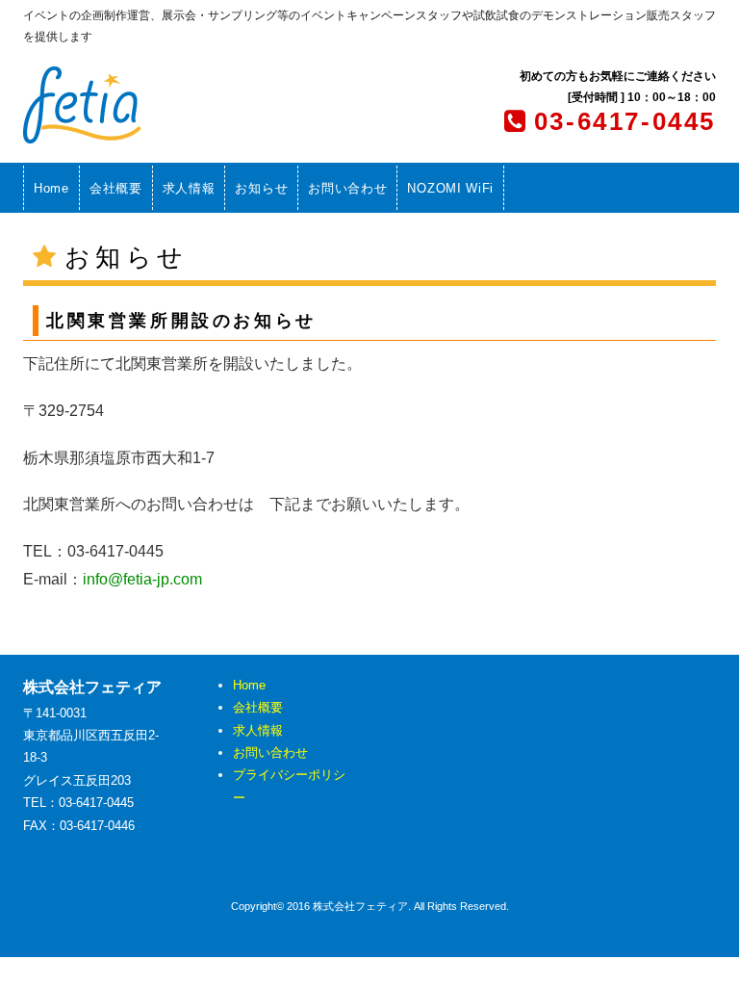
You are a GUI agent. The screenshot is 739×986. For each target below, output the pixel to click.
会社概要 (115, 188)
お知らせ (261, 188)
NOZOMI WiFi (450, 188)
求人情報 (189, 188)
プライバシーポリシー (289, 785)
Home (51, 188)
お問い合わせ (347, 188)
